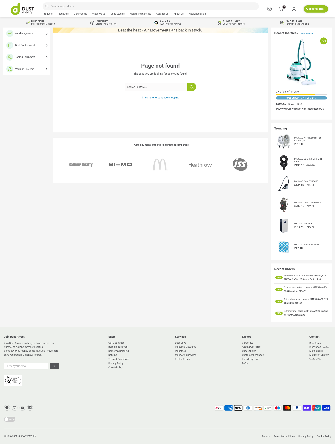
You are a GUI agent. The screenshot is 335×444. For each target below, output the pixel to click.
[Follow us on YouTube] (22, 407)
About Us (179, 13)
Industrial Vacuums (185, 346)
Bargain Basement (118, 346)
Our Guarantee (116, 342)
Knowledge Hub (197, 13)
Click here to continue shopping (160, 97)
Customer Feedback (253, 355)
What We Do (98, 13)
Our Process (80, 13)
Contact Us (162, 13)
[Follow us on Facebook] (6, 407)
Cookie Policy (115, 367)
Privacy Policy (115, 363)
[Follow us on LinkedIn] (30, 407)
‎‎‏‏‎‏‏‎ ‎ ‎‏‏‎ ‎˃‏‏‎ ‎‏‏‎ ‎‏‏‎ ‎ (54, 366)
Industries (63, 13)
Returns (112, 355)
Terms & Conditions (118, 359)
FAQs (245, 363)
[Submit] (47, 6)
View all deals (306, 33)
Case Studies (118, 13)
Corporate (247, 342)
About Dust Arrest (251, 346)
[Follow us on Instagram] (14, 407)
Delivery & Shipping (118, 351)
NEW (279, 277)
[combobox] (151, 6)
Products (48, 13)
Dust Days (180, 342)
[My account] (294, 9)
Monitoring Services (140, 13)
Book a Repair (182, 359)
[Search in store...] (191, 87)
